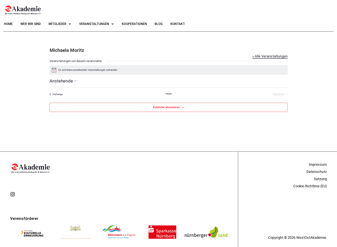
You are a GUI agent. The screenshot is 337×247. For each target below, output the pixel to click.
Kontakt (177, 24)
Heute (169, 93)
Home (8, 24)
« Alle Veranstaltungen (270, 56)
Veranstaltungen (94, 24)
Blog (159, 24)
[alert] (169, 70)
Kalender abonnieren (166, 107)
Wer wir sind (30, 24)
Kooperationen (134, 24)
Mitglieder (57, 24)
